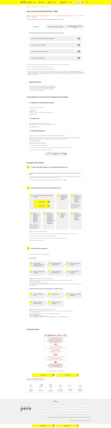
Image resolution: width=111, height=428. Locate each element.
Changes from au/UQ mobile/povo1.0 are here (35, 379)
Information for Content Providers (45, 409)
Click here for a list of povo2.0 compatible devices (55, 154)
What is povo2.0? (30, 2)
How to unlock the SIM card (34, 140)
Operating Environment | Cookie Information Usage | (70, 414)
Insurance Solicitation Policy (68, 411)
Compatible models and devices (64, 2)
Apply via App (42, 201)
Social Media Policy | (72, 409)
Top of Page (55, 401)
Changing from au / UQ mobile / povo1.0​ (75, 26)
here (32, 240)
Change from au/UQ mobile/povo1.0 (47, 87)
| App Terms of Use (75, 407)
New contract (36, 26)
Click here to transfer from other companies (35, 378)
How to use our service (51, 2)
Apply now (78, 2)
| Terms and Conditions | (84, 407)
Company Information (85, 414)
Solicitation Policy (58, 411)
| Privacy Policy (56, 409)
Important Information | (56, 407)
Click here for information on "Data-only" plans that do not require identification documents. (45, 19)
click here (64, 179)
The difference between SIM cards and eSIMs (37, 142)
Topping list (40, 2)
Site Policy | (81, 409)
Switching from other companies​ (55, 26)
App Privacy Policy (66, 407)
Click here (31, 278)
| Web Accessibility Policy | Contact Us (82, 411)
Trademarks (87, 409)
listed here (45, 231)
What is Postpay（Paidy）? (34, 126)
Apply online (42, 205)
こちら (63, 316)
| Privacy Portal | (64, 409)
